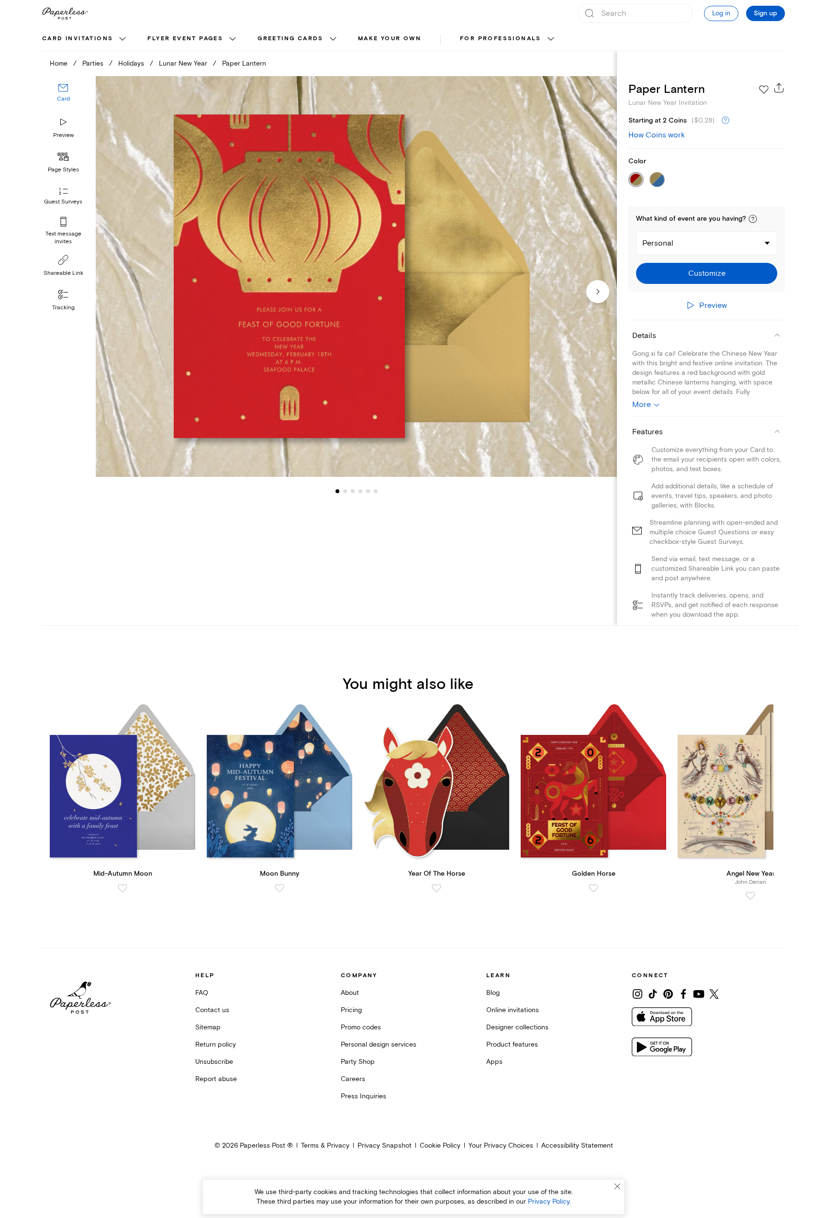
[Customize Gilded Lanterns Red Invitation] (356, 276)
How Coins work (656, 135)
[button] (753, 219)
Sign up (765, 13)
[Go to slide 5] (360, 491)
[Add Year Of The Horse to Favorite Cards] (436, 888)
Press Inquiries (363, 1096)
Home (58, 63)
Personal (657, 243)
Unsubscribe (214, 1062)
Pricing (351, 1010)
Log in (721, 13)
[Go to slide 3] (345, 491)
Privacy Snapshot (385, 1145)
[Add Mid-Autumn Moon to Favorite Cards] (122, 888)
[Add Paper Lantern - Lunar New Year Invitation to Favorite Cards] (764, 89)
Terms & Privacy (325, 1145)
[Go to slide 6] (368, 491)
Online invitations (512, 1010)
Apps (494, 1062)
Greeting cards (290, 38)
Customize (707, 273)
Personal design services (378, 1044)
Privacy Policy (549, 1201)
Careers (353, 1079)
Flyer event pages (185, 38)
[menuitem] (85, 39)
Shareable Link (63, 273)
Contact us (212, 1010)
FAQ (201, 993)
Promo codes (361, 1027)
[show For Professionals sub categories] (551, 39)
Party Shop (358, 1062)
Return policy (215, 1044)
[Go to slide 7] (376, 491)
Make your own (389, 38)
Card (63, 99)
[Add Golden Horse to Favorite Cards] (593, 888)
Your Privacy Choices (501, 1145)
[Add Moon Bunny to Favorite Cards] (279, 888)
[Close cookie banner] (617, 1186)
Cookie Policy (440, 1145)
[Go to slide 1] (337, 491)
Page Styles (63, 169)
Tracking (63, 307)
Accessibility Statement (577, 1145)
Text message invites (63, 237)
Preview (63, 135)
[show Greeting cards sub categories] (333, 39)
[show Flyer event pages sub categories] (232, 39)
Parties (92, 63)
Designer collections (517, 1027)
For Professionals (500, 38)
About (350, 993)
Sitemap (208, 1027)
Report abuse (216, 1079)
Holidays (131, 63)
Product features (512, 1044)
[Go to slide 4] (353, 491)
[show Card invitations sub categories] (122, 39)
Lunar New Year (183, 63)
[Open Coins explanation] (725, 120)
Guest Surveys (63, 202)
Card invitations (77, 38)
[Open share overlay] (779, 87)
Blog (493, 993)
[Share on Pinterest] (668, 994)
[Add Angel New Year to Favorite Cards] (750, 896)
